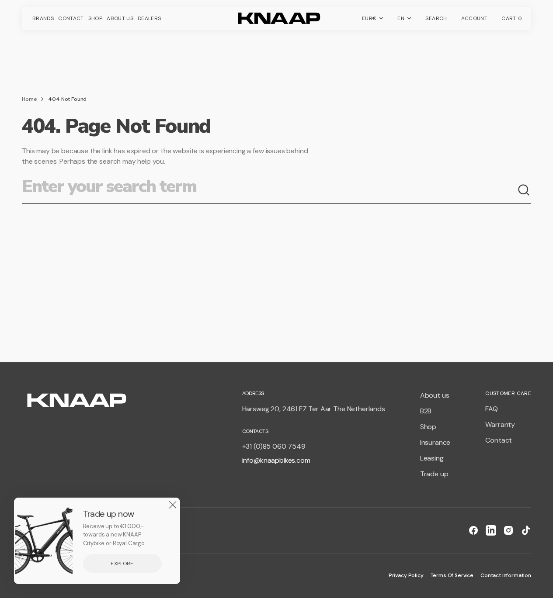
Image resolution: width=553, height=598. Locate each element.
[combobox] (269, 190)
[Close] (172, 505)
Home (29, 99)
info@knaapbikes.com (276, 460)
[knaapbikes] (276, 18)
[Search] (524, 190)
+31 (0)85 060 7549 (274, 446)
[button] (436, 18)
